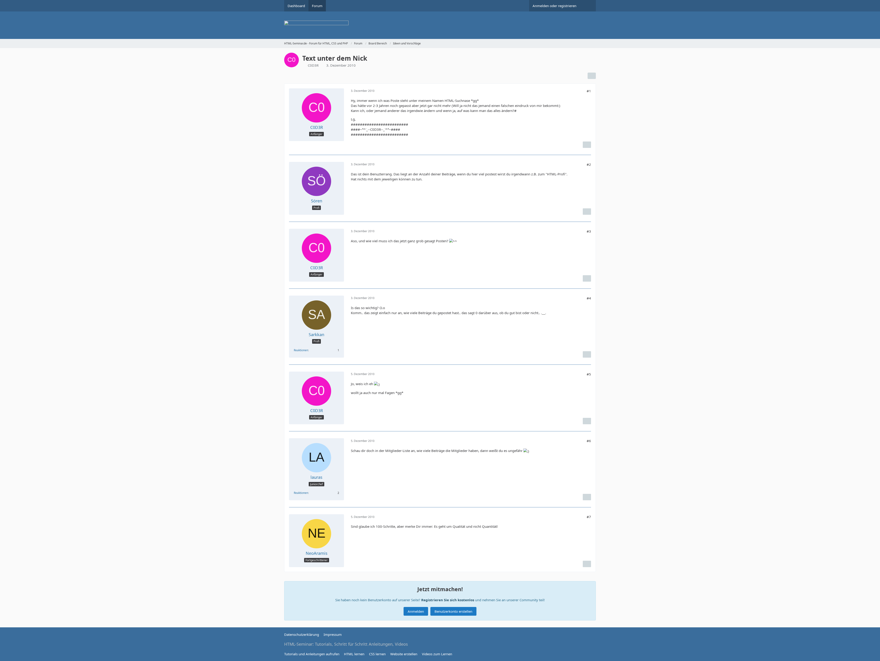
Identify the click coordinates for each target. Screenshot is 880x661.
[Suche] (588, 5)
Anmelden (416, 611)
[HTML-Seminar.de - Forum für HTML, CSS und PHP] (440, 25)
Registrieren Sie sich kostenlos (447, 600)
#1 (589, 91)
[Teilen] (592, 76)
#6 (589, 440)
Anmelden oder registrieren (554, 5)
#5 (589, 374)
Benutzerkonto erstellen (453, 611)
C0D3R (313, 65)
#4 (589, 298)
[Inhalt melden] (587, 144)
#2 (589, 164)
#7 (589, 516)
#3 (589, 231)
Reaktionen (301, 350)
